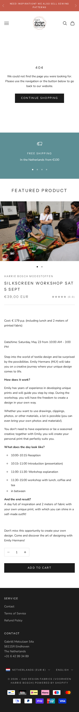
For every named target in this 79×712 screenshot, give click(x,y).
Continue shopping (39, 98)
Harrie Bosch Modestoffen (28, 276)
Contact (9, 606)
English (62, 669)
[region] (39, 151)
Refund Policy (13, 620)
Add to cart (39, 568)
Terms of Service (15, 613)
